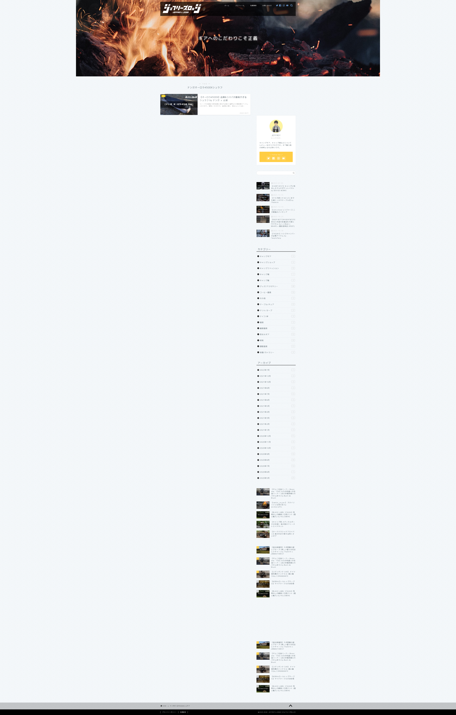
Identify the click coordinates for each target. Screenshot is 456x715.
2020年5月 (277, 478)
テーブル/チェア (277, 304)
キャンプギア (277, 256)
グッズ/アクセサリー (277, 286)
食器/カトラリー (277, 352)
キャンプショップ (277, 262)
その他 (277, 298)
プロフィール (239, 5)
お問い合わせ (267, 5)
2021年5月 (277, 406)
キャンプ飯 (277, 280)
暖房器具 (277, 328)
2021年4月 (277, 412)
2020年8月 (277, 460)
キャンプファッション (277, 268)
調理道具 (277, 346)
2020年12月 (277, 436)
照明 (277, 340)
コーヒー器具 (277, 292)
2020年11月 (277, 442)
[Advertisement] (276, 95)
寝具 (277, 322)
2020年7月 (277, 466)
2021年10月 (277, 382)
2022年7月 (277, 370)
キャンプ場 (277, 274)
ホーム (227, 5)
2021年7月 (277, 394)
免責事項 (253, 5)
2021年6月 (277, 400)
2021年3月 (277, 418)
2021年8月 (277, 388)
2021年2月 (277, 424)
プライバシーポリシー (169, 712)
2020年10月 (277, 448)
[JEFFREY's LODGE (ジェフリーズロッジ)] (182, 12)
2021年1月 (277, 430)
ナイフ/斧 (277, 316)
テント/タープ (277, 310)
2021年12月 (277, 376)
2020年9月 (277, 454)
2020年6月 (277, 472)
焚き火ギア (277, 334)
